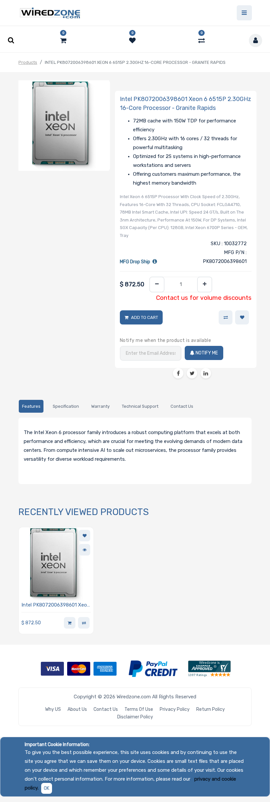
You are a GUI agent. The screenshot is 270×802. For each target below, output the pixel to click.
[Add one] (204, 284)
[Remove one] (156, 284)
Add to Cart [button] (144, 317)
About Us (77, 709)
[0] (63, 40)
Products (27, 62)
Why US (53, 709)
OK (46, 788)
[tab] (31, 406)
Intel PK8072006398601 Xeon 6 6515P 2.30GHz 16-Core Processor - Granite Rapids (55, 605)
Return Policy (210, 709)
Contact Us (106, 709)
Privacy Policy (175, 709)
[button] (242, 317)
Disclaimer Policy (135, 717)
